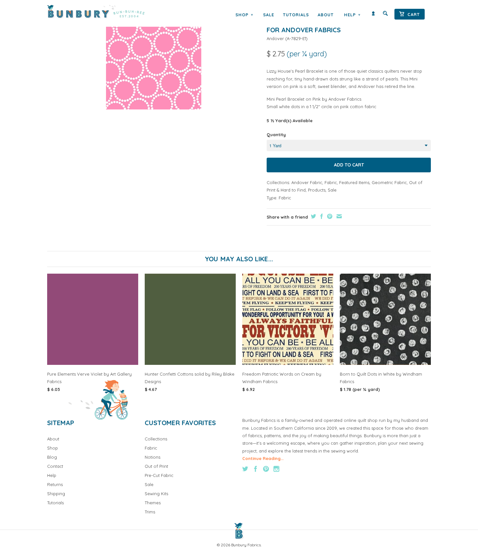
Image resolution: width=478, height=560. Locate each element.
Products (316, 190)
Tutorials (296, 14)
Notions (152, 457)
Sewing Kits (156, 493)
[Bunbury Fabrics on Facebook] (256, 469)
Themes (153, 502)
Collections (156, 438)
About (326, 14)
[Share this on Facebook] (320, 216)
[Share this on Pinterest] (328, 216)
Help (352, 14)
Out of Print (156, 466)
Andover (275, 38)
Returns (55, 484)
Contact (55, 466)
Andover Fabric (306, 182)
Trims (150, 511)
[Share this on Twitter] (312, 216)
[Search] (385, 14)
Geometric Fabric (389, 182)
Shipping (56, 493)
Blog (52, 457)
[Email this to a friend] (338, 216)
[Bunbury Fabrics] (105, 12)
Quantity (276, 134)
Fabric (331, 182)
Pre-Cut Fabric (159, 475)
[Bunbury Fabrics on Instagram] (276, 469)
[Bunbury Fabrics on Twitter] (245, 469)
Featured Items (354, 182)
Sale (268, 14)
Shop (244, 14)
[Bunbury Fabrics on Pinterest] (266, 469)
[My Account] (373, 14)
